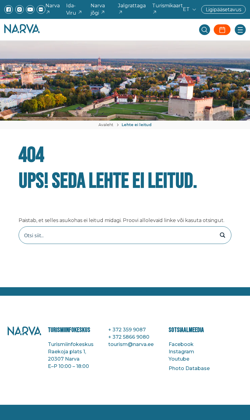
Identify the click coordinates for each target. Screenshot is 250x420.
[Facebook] (8, 9)
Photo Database (189, 368)
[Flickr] (41, 9)
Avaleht (105, 124)
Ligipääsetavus (223, 9)
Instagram (181, 352)
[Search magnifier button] (222, 235)
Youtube (179, 359)
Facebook (181, 344)
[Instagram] (19, 9)
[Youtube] (30, 9)
